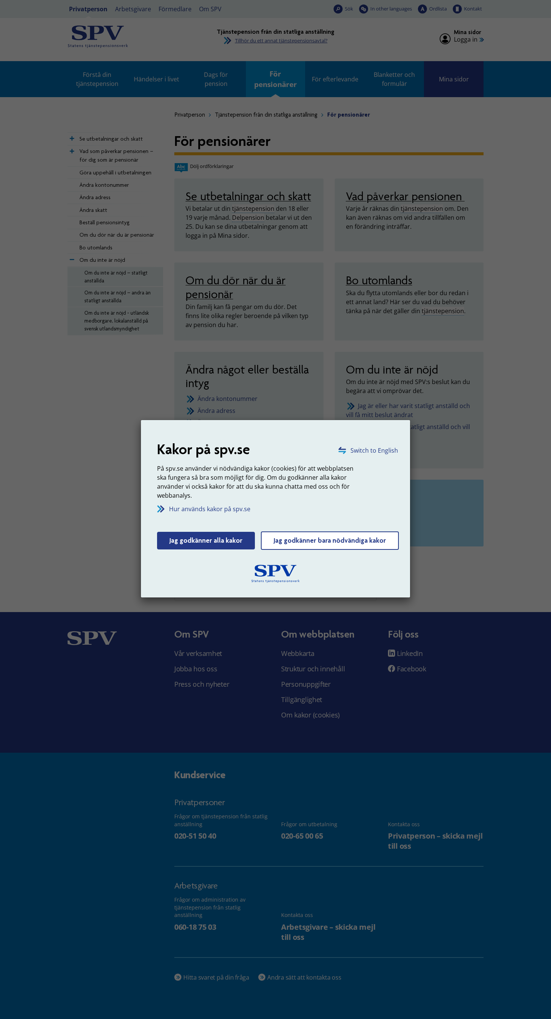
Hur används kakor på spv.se (209, 509)
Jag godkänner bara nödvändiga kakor (330, 540)
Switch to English (374, 450)
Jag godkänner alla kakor (206, 540)
